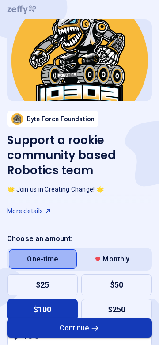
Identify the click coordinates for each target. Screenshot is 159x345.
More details (25, 211)
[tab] (43, 259)
